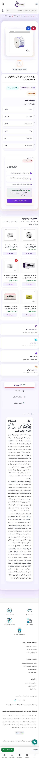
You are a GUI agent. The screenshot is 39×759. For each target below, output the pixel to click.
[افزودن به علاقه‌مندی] (33, 28)
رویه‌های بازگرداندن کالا (30, 666)
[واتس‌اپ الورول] (20, 700)
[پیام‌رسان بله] (15, 700)
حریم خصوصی (32, 672)
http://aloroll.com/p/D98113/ (18, 69)
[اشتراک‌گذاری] (28, 28)
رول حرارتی (29, 16)
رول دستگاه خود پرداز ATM (19, 16)
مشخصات (18, 391)
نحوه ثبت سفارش (31, 646)
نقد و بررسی (18, 385)
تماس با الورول (32, 686)
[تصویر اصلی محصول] (19, 63)
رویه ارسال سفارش (31, 649)
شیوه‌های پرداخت (31, 652)
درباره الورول (33, 689)
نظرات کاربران (17, 397)
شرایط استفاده (32, 669)
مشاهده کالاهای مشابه (20, 201)
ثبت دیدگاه (18, 403)
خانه (35, 16)
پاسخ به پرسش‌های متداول (28, 663)
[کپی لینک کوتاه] (13, 69)
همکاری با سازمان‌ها (30, 683)
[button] (34, 742)
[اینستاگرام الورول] (24, 700)
